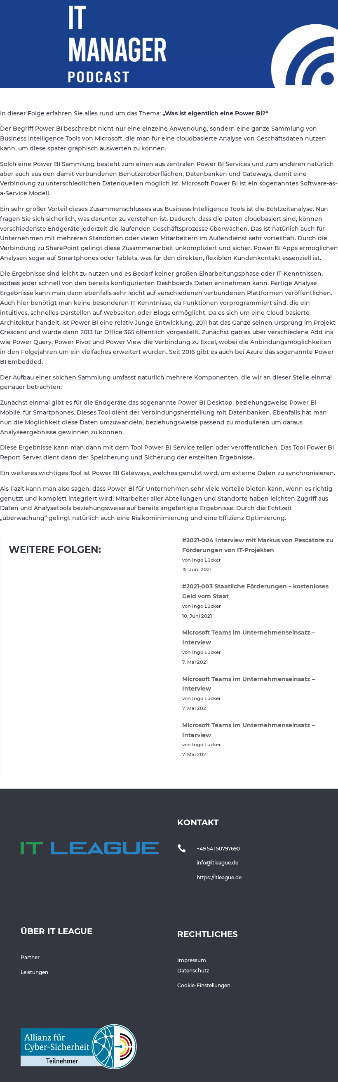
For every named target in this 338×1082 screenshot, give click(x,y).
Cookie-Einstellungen (203, 985)
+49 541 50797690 (218, 848)
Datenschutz (193, 970)
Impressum (191, 960)
